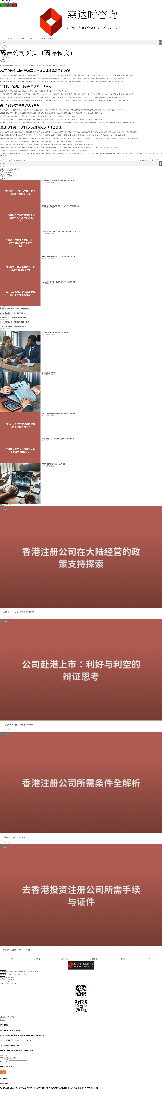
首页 (3, 38)
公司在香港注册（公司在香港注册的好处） (14, 313)
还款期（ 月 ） (4, 1061)
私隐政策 (2, 1020)
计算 (3, 1072)
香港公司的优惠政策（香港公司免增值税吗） (15, 309)
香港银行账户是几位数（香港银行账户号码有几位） (59, 180)
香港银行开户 (32, 38)
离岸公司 (5, 47)
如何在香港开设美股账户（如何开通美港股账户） (59, 257)
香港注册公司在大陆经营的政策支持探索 (18, 612)
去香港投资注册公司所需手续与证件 (17, 950)
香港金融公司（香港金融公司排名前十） (13, 317)
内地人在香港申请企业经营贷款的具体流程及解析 (59, 282)
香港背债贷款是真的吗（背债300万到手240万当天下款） (61, 231)
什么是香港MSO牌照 (49, 373)
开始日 (2, 1057)
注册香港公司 (21, 38)
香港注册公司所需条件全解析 (14, 837)
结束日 (2, 1059)
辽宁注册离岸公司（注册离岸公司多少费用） (15, 322)
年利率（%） (4, 1055)
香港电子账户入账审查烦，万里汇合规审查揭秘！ (59, 439)
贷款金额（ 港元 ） (19, 1040)
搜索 (0, 42)
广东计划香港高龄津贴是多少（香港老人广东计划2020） (61, 206)
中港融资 (42, 38)
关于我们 (10, 38)
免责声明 (2, 1019)
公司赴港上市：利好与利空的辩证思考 (18, 725)
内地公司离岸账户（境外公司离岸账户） (13, 326)
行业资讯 (51, 38)
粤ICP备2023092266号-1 (7, 1018)
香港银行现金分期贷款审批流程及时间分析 (56, 332)
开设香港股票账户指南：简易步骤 (53, 464)
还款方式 (2, 1040)
